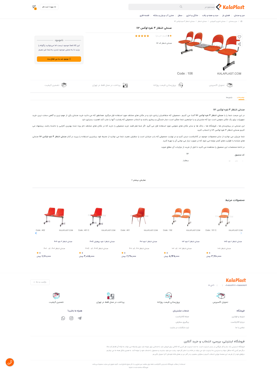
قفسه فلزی (144, 15)
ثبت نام (45, 7)
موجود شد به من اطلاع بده (58, 59)
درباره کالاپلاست (238, 322)
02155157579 (241, 285)
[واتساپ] (63, 318)
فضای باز (226, 15)
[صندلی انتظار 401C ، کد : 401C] (97, 217)
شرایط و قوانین (238, 316)
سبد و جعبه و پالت (210, 15)
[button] (36, 233)
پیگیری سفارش (182, 322)
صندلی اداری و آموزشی (217, 21)
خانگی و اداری (192, 15)
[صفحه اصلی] (241, 21)
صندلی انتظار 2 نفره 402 (63, 241)
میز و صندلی (239, 15)
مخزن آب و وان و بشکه (163, 15)
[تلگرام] (79, 318)
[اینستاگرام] (71, 318)
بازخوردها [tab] (229, 97)
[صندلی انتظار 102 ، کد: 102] (181, 217)
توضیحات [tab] (240, 97)
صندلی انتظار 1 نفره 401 (148, 241)
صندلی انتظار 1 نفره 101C (233, 241)
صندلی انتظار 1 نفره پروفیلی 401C (102, 241)
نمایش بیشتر (139, 180)
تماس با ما (240, 327)
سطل (180, 15)
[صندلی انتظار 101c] (224, 217)
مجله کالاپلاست (182, 316)
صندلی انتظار (202, 21)
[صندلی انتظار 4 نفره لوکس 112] (227, 280)
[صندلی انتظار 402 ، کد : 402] (54, 217)
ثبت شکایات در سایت (179, 327)
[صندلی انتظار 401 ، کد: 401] (139, 217)
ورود (51, 7)
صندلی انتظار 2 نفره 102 (190, 241)
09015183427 (230, 285)
